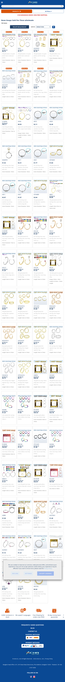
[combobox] (32, 6)
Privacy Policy (48, 568)
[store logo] (32, 2)
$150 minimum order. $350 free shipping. (32, 15)
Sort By (33, 27)
